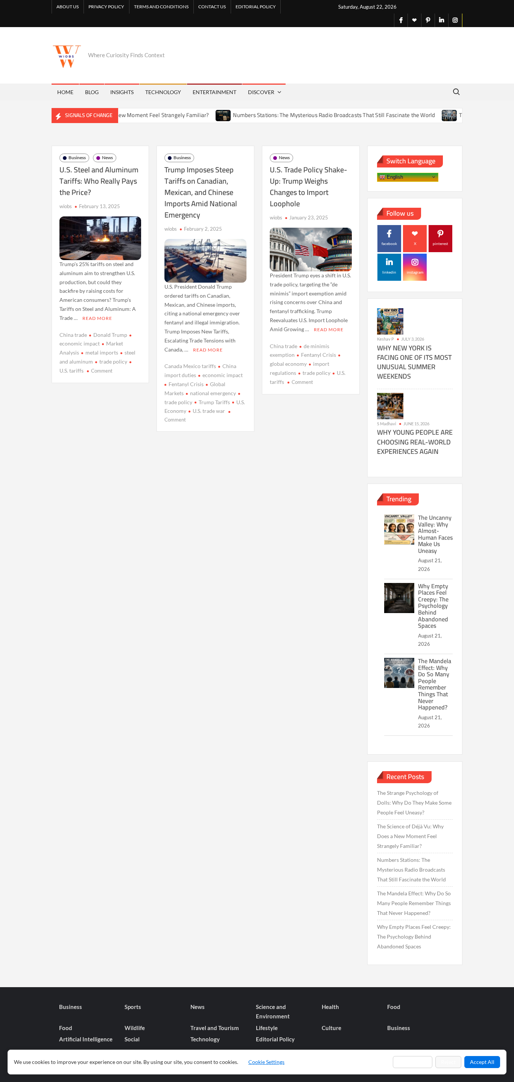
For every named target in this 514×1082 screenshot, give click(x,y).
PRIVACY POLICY (106, 6)
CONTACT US (212, 6)
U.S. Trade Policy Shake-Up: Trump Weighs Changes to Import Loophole (308, 186)
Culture (331, 1027)
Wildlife (135, 1027)
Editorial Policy (256, 6)
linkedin (389, 272)
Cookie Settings (266, 1062)
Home (65, 92)
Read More (97, 318)
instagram (415, 272)
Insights (122, 92)
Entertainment (214, 92)
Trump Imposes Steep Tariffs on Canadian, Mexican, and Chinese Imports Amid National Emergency (200, 192)
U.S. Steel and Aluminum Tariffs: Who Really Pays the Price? (98, 181)
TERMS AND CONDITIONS (161, 6)
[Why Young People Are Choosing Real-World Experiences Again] (390, 405)
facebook (389, 243)
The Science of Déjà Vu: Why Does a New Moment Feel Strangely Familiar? (410, 836)
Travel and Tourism (214, 1027)
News (107, 157)
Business (77, 157)
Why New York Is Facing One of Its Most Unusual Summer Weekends (414, 362)
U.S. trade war (209, 411)
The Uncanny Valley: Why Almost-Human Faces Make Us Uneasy (435, 534)
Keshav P (385, 338)
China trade (73, 335)
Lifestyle (267, 1027)
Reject (448, 1062)
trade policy (113, 361)
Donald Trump (110, 335)
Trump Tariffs (214, 402)
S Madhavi (386, 423)
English (394, 177)
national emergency (213, 393)
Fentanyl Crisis (186, 384)
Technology (163, 92)
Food (393, 1006)
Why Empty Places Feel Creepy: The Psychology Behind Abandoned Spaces (433, 606)
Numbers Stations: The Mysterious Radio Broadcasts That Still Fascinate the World (315, 115)
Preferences (412, 1062)
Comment (102, 371)
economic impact (222, 375)
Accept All (482, 1062)
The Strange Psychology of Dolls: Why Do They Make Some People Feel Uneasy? (414, 803)
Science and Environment (273, 1011)
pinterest (440, 243)
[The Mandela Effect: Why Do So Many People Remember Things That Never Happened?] (431, 115)
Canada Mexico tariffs (190, 366)
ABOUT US (67, 6)
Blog (92, 92)
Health (330, 1006)
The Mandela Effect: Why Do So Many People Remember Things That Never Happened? (434, 684)
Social (132, 1039)
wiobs (65, 206)
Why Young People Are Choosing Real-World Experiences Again (415, 441)
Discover (261, 92)
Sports (133, 1006)
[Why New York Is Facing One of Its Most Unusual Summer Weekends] (390, 321)
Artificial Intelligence (86, 1039)
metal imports (101, 352)
